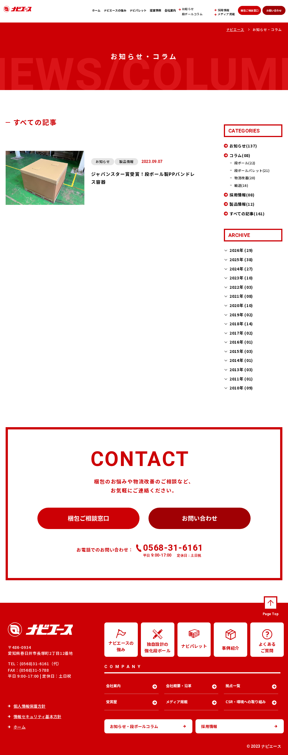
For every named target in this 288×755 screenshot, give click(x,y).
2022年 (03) (241, 287)
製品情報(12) (242, 204)
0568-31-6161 (173, 550)
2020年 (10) (241, 305)
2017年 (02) (241, 333)
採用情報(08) (242, 195)
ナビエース (235, 29)
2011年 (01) (241, 379)
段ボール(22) (244, 162)
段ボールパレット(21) (251, 170)
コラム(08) (240, 155)
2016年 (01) (241, 342)
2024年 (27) (241, 269)
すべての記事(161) (247, 213)
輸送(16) (241, 185)
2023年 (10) (241, 278)
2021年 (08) (241, 296)
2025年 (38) (241, 259)
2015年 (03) (241, 351)
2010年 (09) (241, 388)
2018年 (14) (241, 323)
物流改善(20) (244, 177)
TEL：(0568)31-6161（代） (35, 663)
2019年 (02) (241, 314)
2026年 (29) (241, 250)
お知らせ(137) (243, 146)
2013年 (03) (241, 369)
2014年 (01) (241, 360)
